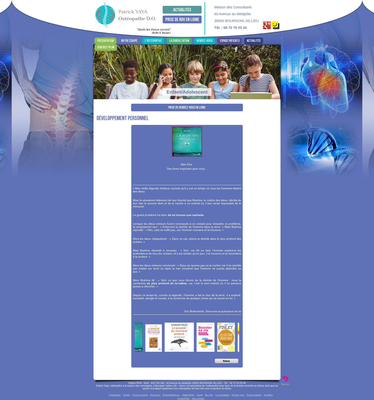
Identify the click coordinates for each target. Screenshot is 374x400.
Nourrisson (155, 395)
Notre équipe (129, 41)
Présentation (105, 41)
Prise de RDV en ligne (182, 19)
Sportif (200, 395)
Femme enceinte (140, 395)
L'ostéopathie (153, 41)
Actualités (182, 10)
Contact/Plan (105, 47)
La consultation (179, 41)
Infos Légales (198, 398)
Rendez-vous (205, 41)
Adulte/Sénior (188, 395)
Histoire (126, 395)
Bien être (209, 395)
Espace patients (229, 41)
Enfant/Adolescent (171, 395)
